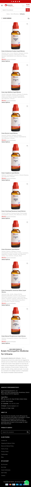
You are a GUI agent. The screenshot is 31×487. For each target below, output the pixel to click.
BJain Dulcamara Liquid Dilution (10, 249)
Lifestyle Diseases (23, 175)
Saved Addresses (5, 470)
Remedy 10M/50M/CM (7, 56)
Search (28, 10)
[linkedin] (17, 1)
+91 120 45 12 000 (14, 403)
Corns (11, 53)
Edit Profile (4, 472)
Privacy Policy (5, 451)
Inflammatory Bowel (19, 54)
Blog (2, 457)
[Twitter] (13, 1)
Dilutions (16, 53)
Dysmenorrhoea (15, 213)
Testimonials (4, 454)
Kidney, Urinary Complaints (21, 253)
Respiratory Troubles (7, 254)
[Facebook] (11, 1)
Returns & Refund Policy (7, 446)
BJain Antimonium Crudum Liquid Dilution (13, 51)
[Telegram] (19, 1)
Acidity (11, 294)
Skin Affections (15, 14)
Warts (3, 57)
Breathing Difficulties (7, 295)
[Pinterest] (15, 1)
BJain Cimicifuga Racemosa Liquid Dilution (14, 211)
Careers (3, 475)
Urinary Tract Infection (7, 255)
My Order (3, 467)
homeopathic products (7, 54)
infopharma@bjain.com (13, 406)
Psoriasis (4, 300)
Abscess (4, 53)
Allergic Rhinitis (18, 294)
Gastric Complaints (6, 95)
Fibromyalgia (23, 213)
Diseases (21, 53)
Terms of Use (4, 448)
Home (8, 14)
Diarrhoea (8, 94)
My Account (4, 464)
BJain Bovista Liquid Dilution (10, 133)
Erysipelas (24, 94)
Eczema (26, 53)
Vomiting (17, 301)
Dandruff (4, 135)
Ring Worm (22, 300)
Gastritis (14, 298)
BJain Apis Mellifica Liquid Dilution (11, 92)
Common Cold (16, 295)
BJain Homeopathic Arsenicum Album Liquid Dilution (14, 291)
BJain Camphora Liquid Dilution (10, 173)
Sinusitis (15, 254)
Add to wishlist (27, 24)
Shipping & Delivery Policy (8, 443)
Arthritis (4, 94)
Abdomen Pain (5, 294)
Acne (8, 53)
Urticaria (24, 56)
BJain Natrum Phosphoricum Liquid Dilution (14, 336)
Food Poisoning (21, 297)
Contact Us (4, 440)
